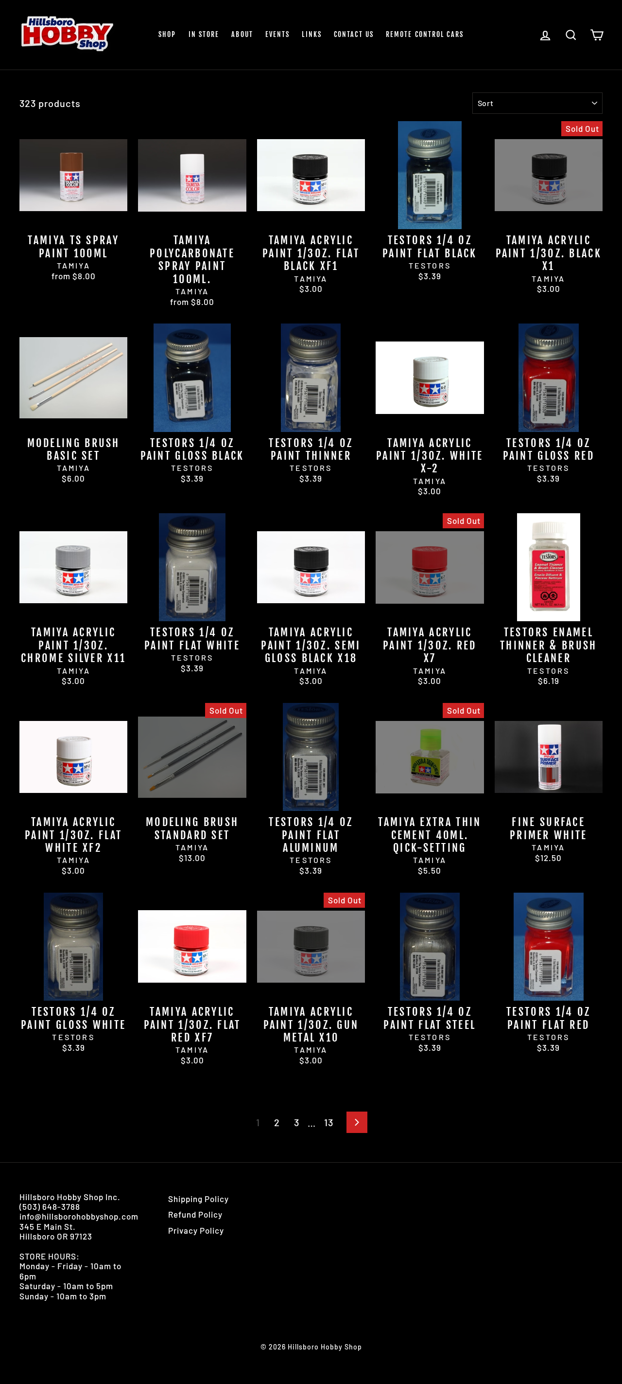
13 (328, 1122)
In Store (204, 34)
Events (277, 34)
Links (312, 34)
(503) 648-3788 (49, 1206)
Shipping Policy (198, 1199)
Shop (167, 34)
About (242, 34)
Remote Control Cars (425, 34)
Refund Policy (195, 1214)
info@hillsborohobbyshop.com (78, 1216)
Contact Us (354, 34)
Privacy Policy (196, 1230)
